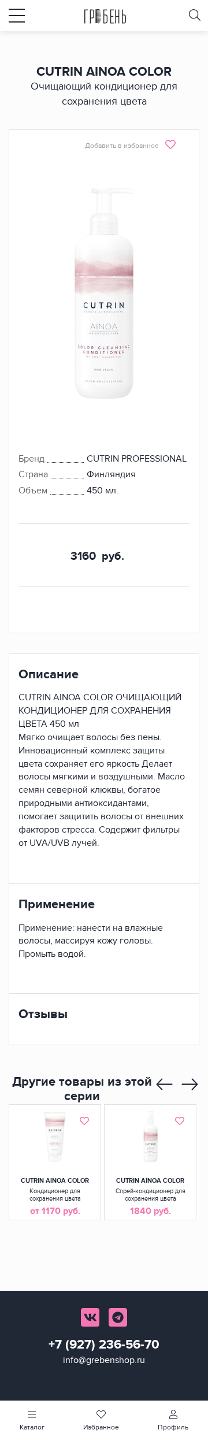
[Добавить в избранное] (84, 1121)
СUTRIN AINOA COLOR (55, 1180)
